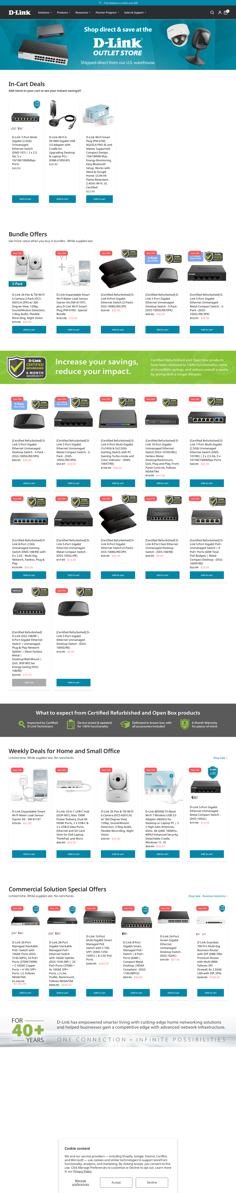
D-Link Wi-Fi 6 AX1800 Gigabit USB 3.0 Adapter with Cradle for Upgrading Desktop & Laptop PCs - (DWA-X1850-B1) (62, 148)
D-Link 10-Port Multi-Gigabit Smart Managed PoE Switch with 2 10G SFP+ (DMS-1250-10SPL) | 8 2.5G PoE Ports (99, 947)
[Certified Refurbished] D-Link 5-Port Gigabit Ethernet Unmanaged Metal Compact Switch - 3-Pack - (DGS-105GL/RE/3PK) (207, 304)
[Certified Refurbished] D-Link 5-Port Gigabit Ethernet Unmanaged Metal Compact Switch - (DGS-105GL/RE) (73, 548)
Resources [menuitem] (81, 12)
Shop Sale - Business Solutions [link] (206, 896)
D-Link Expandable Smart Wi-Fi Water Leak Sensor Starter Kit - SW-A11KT (28, 815)
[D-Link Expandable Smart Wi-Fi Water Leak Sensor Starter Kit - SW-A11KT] (29, 785)
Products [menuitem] (62, 12)
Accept (116, 1182)
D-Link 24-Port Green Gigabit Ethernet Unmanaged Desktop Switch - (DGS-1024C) (171, 946)
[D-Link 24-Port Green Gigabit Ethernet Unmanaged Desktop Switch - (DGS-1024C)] (173, 917)
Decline (152, 1182)
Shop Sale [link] (219, 758)
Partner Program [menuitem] (106, 12)
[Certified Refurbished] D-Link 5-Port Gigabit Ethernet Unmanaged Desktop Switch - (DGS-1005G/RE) (73, 640)
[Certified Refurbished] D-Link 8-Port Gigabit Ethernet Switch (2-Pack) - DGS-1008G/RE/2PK (117, 300)
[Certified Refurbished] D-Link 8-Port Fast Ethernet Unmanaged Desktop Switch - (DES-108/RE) (162, 546)
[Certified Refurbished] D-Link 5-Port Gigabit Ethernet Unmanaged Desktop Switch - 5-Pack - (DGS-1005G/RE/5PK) (162, 302)
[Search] (212, 12)
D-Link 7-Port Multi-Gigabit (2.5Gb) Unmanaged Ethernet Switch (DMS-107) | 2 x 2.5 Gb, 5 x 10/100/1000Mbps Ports (25, 150)
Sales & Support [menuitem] (134, 12)
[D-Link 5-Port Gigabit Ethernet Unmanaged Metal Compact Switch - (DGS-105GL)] (206, 783)
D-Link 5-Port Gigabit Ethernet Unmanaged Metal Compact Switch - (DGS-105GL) (205, 813)
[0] (224, 12)
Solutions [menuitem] (43, 12)
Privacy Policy (82, 1171)
